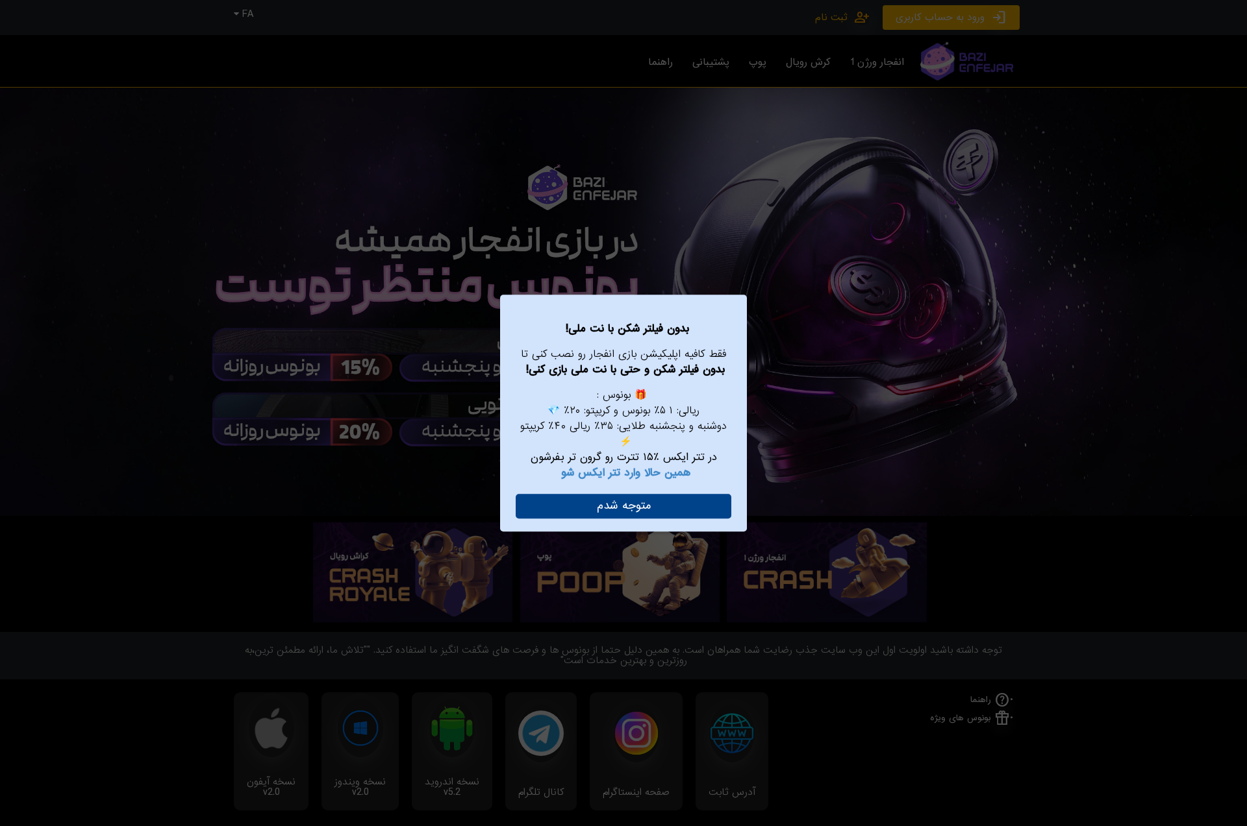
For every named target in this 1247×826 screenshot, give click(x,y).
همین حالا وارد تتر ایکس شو (625, 473)
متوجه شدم (624, 506)
